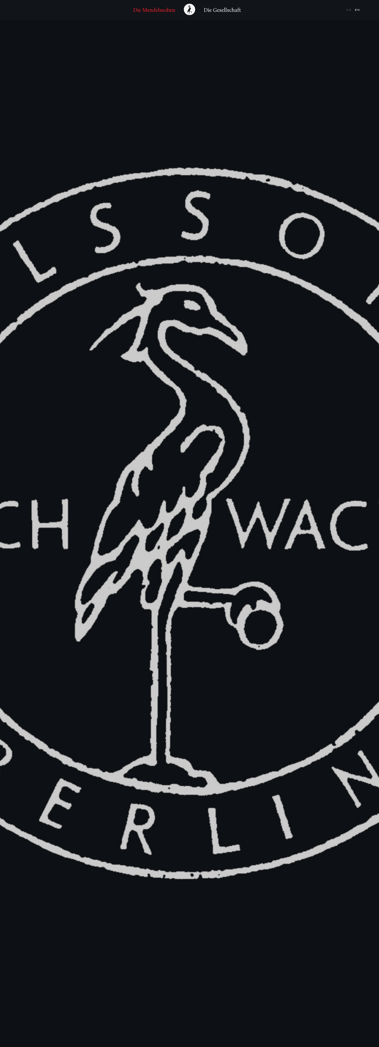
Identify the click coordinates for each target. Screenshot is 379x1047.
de (349, 10)
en (357, 10)
